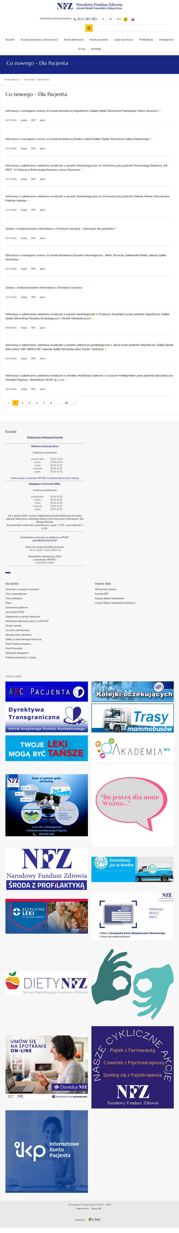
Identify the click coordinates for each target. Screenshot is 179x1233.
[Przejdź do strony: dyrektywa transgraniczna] (46, 718)
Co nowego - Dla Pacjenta (36, 79)
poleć (42, 120)
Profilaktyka (146, 39)
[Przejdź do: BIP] (133, 19)
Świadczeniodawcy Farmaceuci (39, 39)
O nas (81, 49)
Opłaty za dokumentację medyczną (23, 639)
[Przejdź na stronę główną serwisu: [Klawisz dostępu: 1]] (89, 5)
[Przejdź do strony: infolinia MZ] (46, 748)
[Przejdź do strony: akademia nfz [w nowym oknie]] (132, 748)
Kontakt (96, 49)
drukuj (24, 120)
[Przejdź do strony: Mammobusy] (132, 718)
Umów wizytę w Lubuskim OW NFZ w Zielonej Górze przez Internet (45, 478)
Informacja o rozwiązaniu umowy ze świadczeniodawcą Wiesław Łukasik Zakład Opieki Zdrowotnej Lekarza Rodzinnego (77, 139)
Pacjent (10, 39)
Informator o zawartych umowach (22, 589)
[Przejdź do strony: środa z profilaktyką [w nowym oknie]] (46, 869)
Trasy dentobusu (13, 598)
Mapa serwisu (82, 1208)
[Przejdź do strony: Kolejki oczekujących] (132, 691)
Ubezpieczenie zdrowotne (18, 634)
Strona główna (12, 79)
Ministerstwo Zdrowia (105, 589)
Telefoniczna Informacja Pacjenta (45, 437)
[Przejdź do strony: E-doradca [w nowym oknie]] (46, 1067)
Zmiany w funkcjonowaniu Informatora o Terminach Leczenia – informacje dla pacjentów (59, 228)
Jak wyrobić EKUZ (14, 612)
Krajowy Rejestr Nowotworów (109, 598)
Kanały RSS (96, 1208)
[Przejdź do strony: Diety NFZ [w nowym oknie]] (46, 983)
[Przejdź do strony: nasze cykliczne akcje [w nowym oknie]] (132, 1067)
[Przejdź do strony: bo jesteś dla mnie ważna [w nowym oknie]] (132, 805)
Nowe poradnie (99, 39)
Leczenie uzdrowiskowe (17, 630)
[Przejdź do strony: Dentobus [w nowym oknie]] (132, 869)
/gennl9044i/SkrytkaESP (44, 540)
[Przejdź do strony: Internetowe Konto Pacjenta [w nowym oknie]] (46, 1151)
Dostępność (166, 39)
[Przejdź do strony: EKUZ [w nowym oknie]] (132, 916)
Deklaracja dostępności (17, 653)
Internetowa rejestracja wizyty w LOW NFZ (27, 621)
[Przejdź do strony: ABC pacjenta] (46, 692)
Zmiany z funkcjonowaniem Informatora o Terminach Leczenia (43, 287)
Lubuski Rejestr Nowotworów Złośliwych (115, 603)
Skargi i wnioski (13, 625)
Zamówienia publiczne (16, 607)
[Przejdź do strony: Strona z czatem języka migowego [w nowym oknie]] (132, 983)
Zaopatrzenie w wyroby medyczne (22, 616)
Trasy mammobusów (16, 594)
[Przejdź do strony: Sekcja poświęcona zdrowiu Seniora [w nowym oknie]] (46, 805)
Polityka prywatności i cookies (20, 657)
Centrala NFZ (101, 594)
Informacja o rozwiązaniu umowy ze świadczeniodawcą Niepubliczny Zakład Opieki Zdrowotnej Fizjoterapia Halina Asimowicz (81, 110)
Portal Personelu (13, 648)
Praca (8, 603)
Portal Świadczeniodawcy (18, 644)
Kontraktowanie (73, 39)
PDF (33, 120)
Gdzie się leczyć (123, 39)
